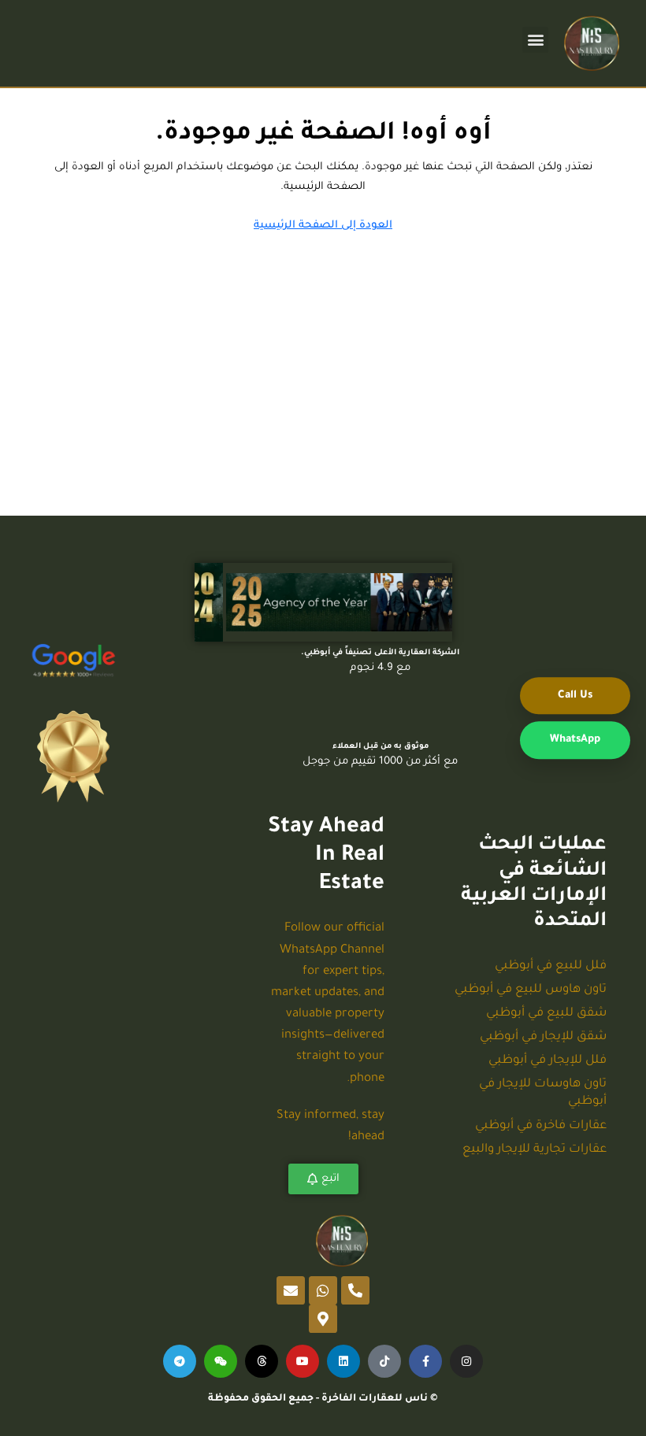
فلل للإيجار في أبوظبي (547, 1061)
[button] (535, 40)
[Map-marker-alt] (323, 1319)
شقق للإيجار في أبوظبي (543, 1037)
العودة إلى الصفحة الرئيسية (323, 225)
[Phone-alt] (355, 1290)
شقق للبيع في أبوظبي (546, 1013)
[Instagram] (466, 1361)
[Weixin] (220, 1361)
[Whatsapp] (323, 1290)
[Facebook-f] (425, 1361)
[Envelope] (291, 1290)
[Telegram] (179, 1361)
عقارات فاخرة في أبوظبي (541, 1126)
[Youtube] (302, 1361)
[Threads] (261, 1361)
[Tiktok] (384, 1361)
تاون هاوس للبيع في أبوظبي (531, 990)
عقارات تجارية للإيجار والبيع (534, 1150)
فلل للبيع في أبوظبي (551, 966)
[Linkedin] (343, 1361)
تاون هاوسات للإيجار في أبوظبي (543, 1093)
